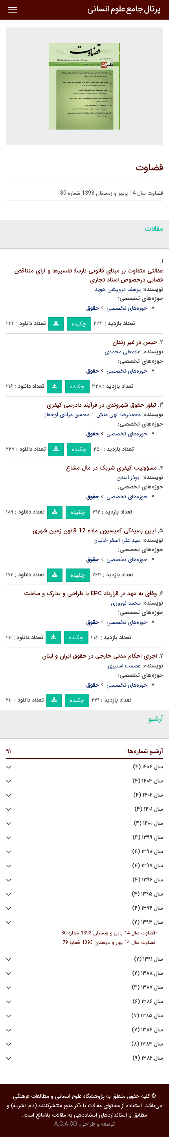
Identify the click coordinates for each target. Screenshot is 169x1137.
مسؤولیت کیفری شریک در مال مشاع (111, 468)
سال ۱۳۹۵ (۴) (147, 894)
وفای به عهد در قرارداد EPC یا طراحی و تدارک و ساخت (90, 593)
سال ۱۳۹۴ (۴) (147, 908)
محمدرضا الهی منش (118, 414)
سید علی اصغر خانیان (117, 540)
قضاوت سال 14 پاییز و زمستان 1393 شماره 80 (108, 933)
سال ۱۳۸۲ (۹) (147, 1058)
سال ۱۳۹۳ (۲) (147, 922)
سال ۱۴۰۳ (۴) (147, 781)
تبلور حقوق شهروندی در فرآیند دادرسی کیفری (101, 405)
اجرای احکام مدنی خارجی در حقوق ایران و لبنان (99, 656)
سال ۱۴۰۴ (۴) (148, 767)
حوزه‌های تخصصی (127, 308)
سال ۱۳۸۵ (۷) (147, 1016)
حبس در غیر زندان (134, 342)
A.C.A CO (65, 1124)
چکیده (79, 324)
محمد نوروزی (126, 603)
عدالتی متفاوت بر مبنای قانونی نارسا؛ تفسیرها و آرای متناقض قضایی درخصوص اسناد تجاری (88, 275)
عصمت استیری (124, 666)
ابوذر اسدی (128, 477)
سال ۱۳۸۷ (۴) (147, 987)
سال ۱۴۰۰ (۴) (148, 823)
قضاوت (149, 168)
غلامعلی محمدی (123, 351)
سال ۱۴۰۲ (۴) (148, 795)
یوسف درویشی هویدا (117, 289)
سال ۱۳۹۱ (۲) (148, 959)
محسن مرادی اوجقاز (67, 414)
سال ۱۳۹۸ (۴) (147, 852)
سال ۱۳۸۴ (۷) (147, 1030)
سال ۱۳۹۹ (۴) (147, 838)
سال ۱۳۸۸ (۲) (147, 973)
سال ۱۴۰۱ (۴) (148, 809)
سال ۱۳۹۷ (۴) (147, 866)
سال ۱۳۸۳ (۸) (147, 1044)
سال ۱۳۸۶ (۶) (147, 1002)
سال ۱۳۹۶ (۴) (147, 880)
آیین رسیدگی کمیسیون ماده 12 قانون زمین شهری (94, 531)
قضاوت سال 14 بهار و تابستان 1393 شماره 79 (108, 943)
